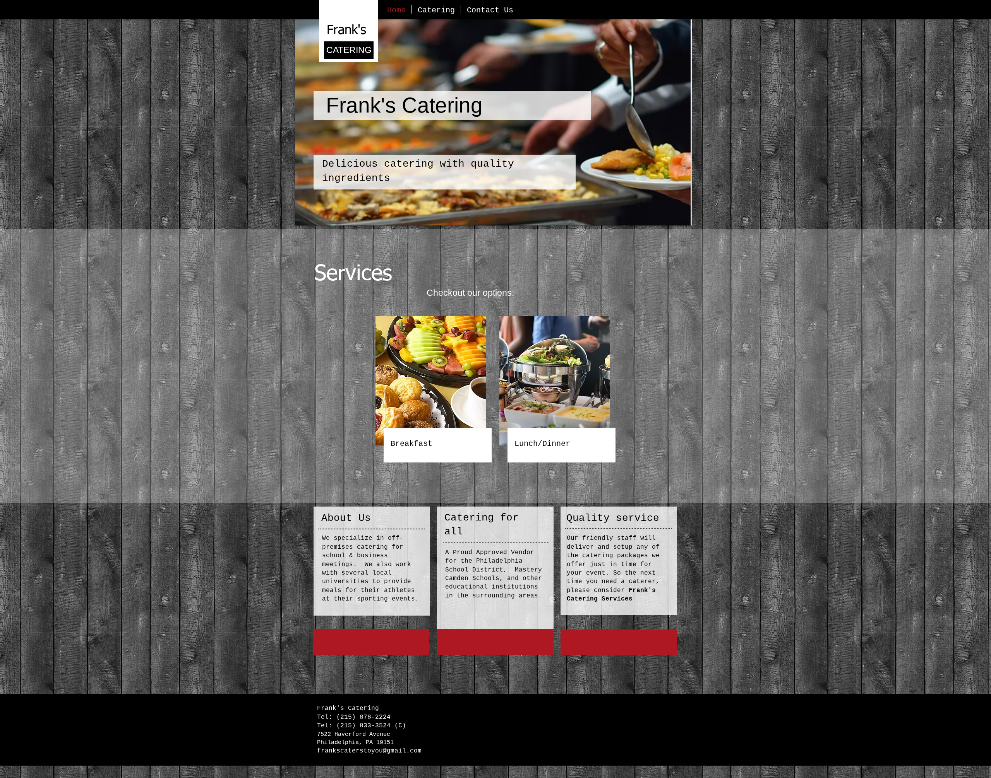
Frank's (346, 30)
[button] (493, 122)
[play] (675, 219)
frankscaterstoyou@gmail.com (369, 750)
